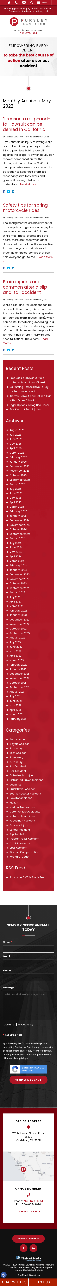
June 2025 (16, 493)
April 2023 (16, 601)
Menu (45, 2)
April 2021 (15, 710)
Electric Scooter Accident (25, 793)
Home (9, 2)
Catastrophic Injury (22, 775)
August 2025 (17, 484)
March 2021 (16, 714)
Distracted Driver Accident (26, 780)
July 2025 (15, 489)
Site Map (22, 1275)
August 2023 (17, 592)
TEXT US (43, 1282)
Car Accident (18, 771)
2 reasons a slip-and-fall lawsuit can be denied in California (26, 124)
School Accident (20, 830)
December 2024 (20, 520)
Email (24, 2)
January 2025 (18, 516)
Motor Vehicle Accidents (25, 811)
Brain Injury (16, 757)
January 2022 (18, 669)
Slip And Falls (18, 834)
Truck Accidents (20, 843)
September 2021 (20, 687)
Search (31, 2)
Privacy (24, 1070)
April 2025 (15, 502)
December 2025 (20, 466)
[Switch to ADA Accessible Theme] (4, 1275)
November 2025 (19, 470)
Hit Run (14, 802)
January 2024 (18, 570)
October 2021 (18, 683)
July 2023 (15, 597)
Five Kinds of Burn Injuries (25, 409)
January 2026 (18, 461)
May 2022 (15, 651)
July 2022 (15, 642)
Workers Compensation (24, 852)
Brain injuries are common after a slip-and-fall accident (26, 287)
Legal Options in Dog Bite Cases (30, 405)
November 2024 (20, 525)
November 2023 (20, 579)
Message (9, 987)
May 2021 (15, 705)
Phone (7, 970)
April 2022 (15, 656)
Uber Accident (18, 848)
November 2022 (19, 624)
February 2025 (18, 511)
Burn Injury (16, 762)
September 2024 (20, 534)
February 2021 (18, 719)
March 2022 (17, 660)
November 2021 (19, 678)
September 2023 (20, 588)
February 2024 (18, 565)
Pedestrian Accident (22, 820)
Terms (30, 1070)
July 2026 (15, 434)
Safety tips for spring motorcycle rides (25, 208)
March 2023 (17, 606)
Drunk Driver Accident (23, 789)
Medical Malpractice (22, 807)
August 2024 (17, 538)
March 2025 (17, 507)
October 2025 (18, 475)
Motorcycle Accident (23, 816)
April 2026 (16, 448)
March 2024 (17, 561)
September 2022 (20, 633)
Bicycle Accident (20, 744)
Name (7, 942)
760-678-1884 (28, 33)
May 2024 (16, 552)
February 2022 (18, 665)
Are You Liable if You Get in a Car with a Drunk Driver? (30, 398)
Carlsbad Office (28, 1211)
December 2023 (20, 574)
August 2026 (17, 430)
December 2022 (20, 619)
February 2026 (18, 457)
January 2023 (18, 615)
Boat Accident (18, 753)
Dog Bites (15, 784)
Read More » (28, 184)
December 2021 (19, 674)
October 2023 (18, 583)
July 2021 (15, 696)
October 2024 (18, 529)
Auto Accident (18, 739)
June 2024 (16, 547)
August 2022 (17, 637)
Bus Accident (18, 766)
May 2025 (15, 498)
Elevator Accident (21, 798)
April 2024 (16, 556)
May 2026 (16, 443)
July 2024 (15, 543)
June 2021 (16, 701)
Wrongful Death (20, 857)
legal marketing (40, 1267)
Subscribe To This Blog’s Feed (28, 877)
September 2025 (20, 480)
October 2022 (18, 628)
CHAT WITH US (14, 1282)
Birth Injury (16, 748)
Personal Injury (19, 825)
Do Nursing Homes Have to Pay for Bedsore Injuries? (29, 389)
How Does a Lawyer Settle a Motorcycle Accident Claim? (27, 380)
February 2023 (18, 610)
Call (16, 2)
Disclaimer (34, 1275)
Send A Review (28, 1238)
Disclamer (9, 1024)
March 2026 (17, 452)
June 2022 (16, 647)
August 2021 (17, 692)
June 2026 (16, 439)
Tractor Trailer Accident (24, 839)
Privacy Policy (25, 1024)
